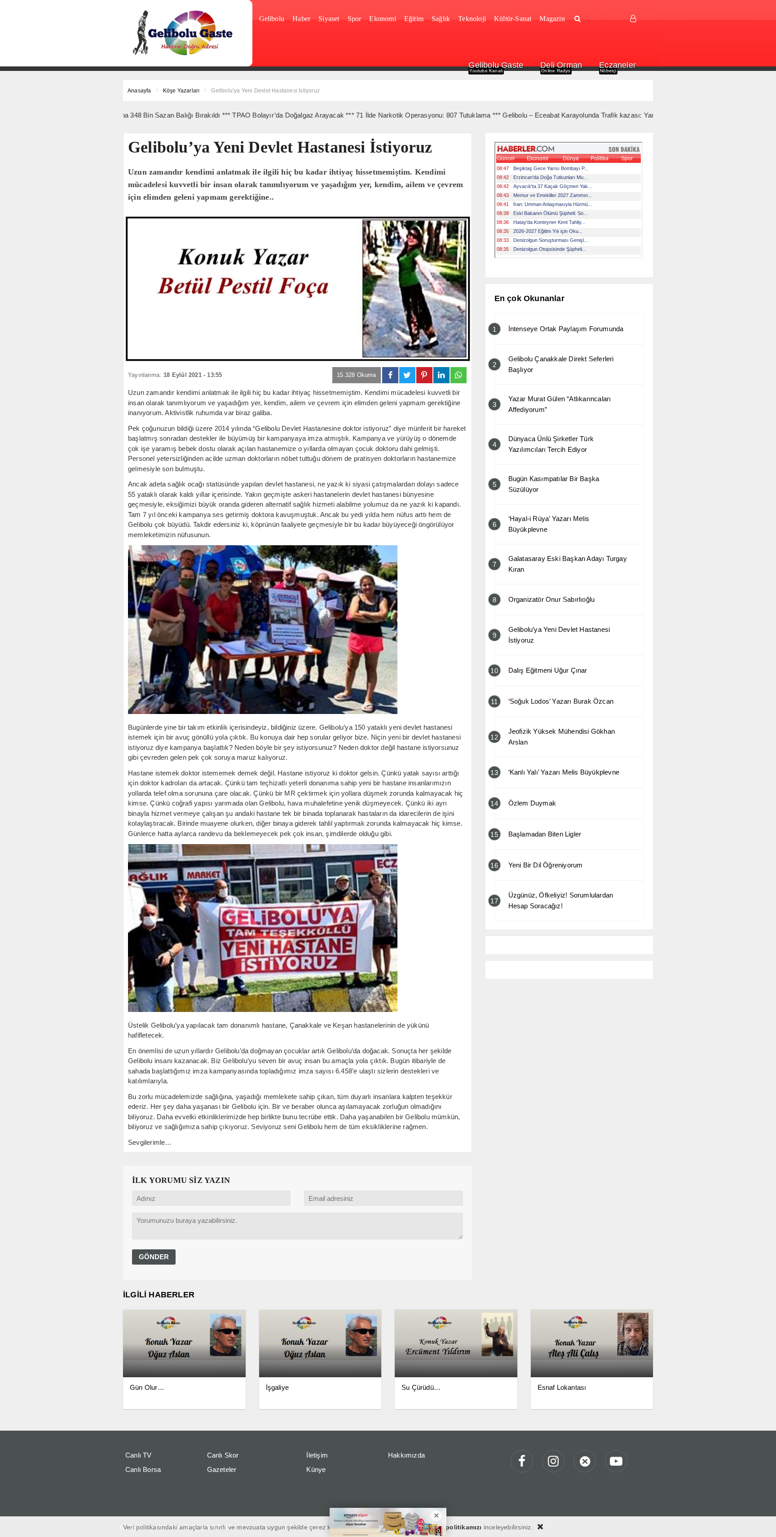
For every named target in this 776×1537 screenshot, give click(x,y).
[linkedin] (441, 375)
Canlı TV (138, 1455)
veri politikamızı (456, 1527)
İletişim (317, 1455)
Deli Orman (561, 65)
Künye (316, 1469)
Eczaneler (617, 65)
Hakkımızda (406, 1455)
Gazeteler (222, 1469)
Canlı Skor (223, 1455)
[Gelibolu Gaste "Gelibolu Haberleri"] (184, 33)
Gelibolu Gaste (495, 65)
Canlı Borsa (143, 1469)
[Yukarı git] (758, 1519)
